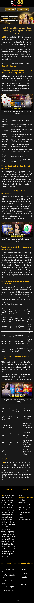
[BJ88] (17, 3)
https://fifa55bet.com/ (8, 66)
